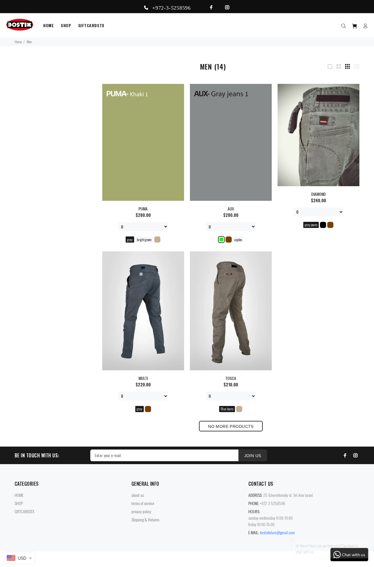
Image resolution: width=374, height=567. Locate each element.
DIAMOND (318, 194)
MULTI (143, 378)
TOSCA (230, 378)
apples (238, 239)
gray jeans (311, 224)
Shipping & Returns (145, 519)
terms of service (142, 503)
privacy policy (141, 511)
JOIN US (252, 455)
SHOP (19, 503)
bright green (144, 239)
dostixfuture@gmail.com (277, 532)
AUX (231, 208)
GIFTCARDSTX (24, 511)
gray (130, 239)
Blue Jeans (227, 408)
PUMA (143, 208)
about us (137, 495)
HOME (19, 495)
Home (18, 41)
